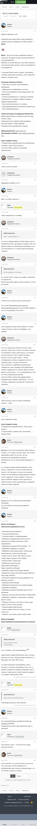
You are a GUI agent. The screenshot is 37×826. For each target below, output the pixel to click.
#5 (35, 212)
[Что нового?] (34, 2)
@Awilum (4, 450)
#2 (35, 163)
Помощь (26, 802)
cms (20, 16)
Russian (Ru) (27, 796)
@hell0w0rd (5, 183)
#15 (35, 521)
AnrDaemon (11, 173)
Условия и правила (23, 799)
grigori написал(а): (9, 694)
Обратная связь (11, 799)
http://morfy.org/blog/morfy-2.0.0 (13, 526)
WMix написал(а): (9, 269)
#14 (35, 497)
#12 (35, 416)
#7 (35, 264)
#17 (35, 690)
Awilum (6, 16)
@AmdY (3, 500)
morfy (24, 16)
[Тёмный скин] (31, 2)
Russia (9, 796)
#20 (35, 760)
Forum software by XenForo (18, 806)
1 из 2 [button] (12, 776)
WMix (9, 205)
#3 (35, 180)
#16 (35, 635)
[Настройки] (27, 2)
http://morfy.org (20, 131)
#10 (35, 344)
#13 (35, 447)
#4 (35, 196)
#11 (35, 397)
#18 (35, 718)
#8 (35, 297)
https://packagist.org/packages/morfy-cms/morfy (18, 621)
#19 (35, 741)
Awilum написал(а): (9, 233)
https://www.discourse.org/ (10, 308)
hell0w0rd (10, 157)
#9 (35, 323)
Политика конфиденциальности (14, 802)
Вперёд (19, 776)
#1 (35, 31)
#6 (35, 228)
